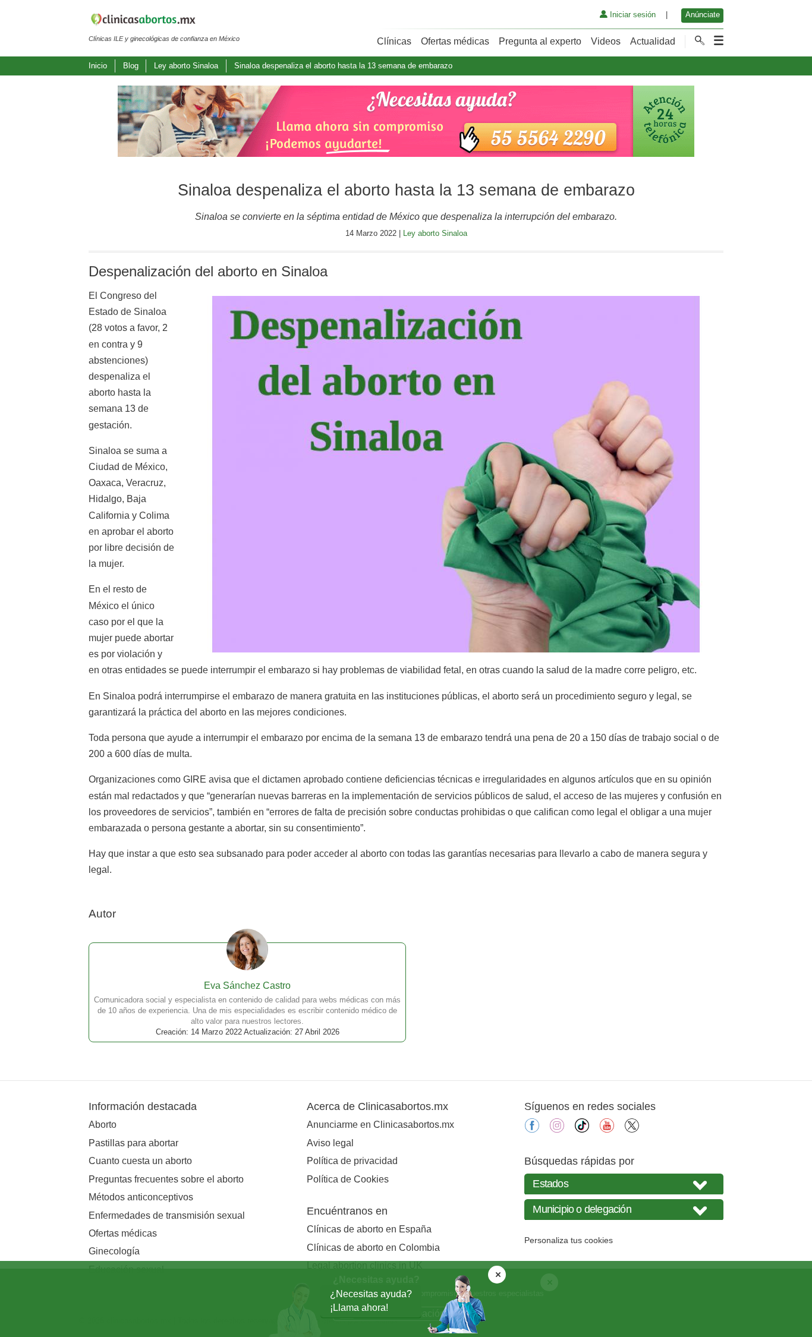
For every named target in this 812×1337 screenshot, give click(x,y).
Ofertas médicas (455, 41)
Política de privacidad (352, 1161)
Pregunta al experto (540, 41)
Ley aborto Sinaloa (186, 65)
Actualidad (652, 41)
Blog (131, 65)
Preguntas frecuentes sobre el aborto (166, 1179)
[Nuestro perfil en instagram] (557, 1129)
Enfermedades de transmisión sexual (167, 1215)
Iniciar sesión (632, 14)
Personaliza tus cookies (568, 1240)
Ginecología (114, 1251)
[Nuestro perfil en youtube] (607, 1129)
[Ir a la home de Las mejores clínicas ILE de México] (164, 21)
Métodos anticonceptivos (141, 1197)
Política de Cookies (348, 1179)
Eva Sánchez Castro (247, 985)
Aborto (103, 1125)
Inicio (98, 65)
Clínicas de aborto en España (369, 1229)
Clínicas (394, 41)
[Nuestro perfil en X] (632, 1129)
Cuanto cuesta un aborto (140, 1161)
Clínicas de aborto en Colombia (373, 1248)
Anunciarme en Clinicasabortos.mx (380, 1125)
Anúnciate (702, 14)
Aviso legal (330, 1143)
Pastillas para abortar (133, 1143)
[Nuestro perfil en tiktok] (582, 1129)
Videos (606, 41)
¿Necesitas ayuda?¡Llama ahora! (371, 1300)
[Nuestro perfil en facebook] (532, 1129)
